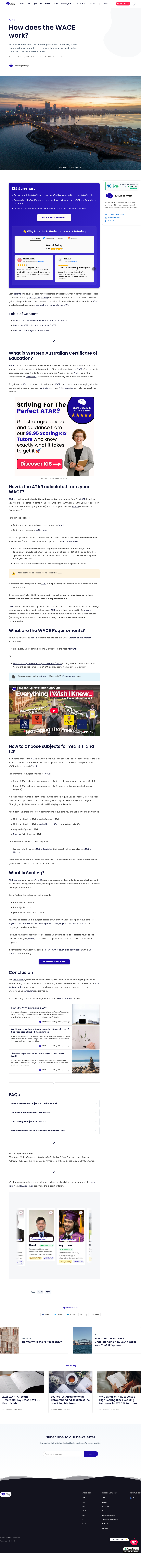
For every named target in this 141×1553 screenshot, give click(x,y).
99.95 (82, 499)
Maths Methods (69, 541)
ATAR (37, 297)
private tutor (47, 388)
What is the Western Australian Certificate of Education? (40, 320)
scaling (44, 297)
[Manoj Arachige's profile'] (11, 65)
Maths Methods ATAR (49, 824)
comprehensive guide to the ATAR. (52, 305)
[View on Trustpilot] (19, 260)
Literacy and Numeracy (80, 637)
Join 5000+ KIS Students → (54, 217)
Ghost (13, 1541)
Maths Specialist (44, 849)
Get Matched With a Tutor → (54, 962)
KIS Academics (66, 388)
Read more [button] (21, 276)
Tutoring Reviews (114, 218)
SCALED (75, 506)
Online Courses (113, 221)
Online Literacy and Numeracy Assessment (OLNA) (37, 663)
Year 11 (34, 637)
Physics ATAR (15, 923)
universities (31, 376)
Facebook (136, 1498)
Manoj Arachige (23, 66)
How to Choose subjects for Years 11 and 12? (33, 330)
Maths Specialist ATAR (48, 923)
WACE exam (41, 530)
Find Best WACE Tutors (116, 214)
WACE (11, 20)
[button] (14, 269)
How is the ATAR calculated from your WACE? (34, 325)
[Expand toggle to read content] (96, 1103)
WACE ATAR (18, 979)
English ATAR (65, 923)
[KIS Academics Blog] (10, 4)
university (88, 610)
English (16, 834)
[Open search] (133, 4)
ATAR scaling (15, 880)
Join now (90, 1454)
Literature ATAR (79, 923)
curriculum (29, 991)
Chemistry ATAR (29, 923)
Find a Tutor (122, 4)
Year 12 (61, 525)
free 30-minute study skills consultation (63, 950)
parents (17, 294)
